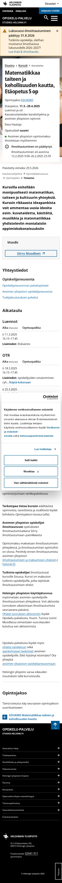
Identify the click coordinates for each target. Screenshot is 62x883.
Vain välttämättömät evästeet (31, 482)
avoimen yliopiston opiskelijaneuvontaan (28, 664)
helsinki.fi (8, 564)
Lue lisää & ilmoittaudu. (24, 52)
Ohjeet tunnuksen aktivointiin (21, 614)
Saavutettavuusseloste (13, 810)
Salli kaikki (31, 460)
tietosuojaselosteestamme (36, 435)
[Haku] (46, 17)
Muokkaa (29, 471)
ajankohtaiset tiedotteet (18, 651)
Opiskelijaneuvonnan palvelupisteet (25, 285)
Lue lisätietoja (42, 449)
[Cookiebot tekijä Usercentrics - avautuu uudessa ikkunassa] (43, 397)
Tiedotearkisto (9, 755)
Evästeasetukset (10, 816)
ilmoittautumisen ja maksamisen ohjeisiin (29, 560)
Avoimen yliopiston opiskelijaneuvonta (27, 291)
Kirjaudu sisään (50, 10)
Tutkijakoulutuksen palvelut (20, 297)
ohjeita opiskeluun (14, 647)
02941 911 (31, 853)
